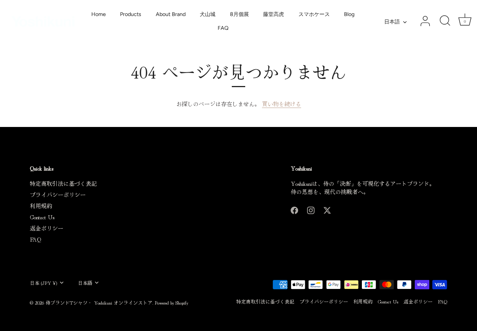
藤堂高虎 (273, 14)
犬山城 (207, 14)
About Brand (171, 14)
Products (130, 14)
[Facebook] (294, 209)
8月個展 (239, 14)
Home (98, 14)
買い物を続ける (281, 104)
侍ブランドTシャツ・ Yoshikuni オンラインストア (98, 302)
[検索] (445, 21)
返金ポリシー (46, 228)
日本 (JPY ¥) (43, 283)
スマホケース (314, 14)
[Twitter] (327, 209)
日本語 (392, 21)
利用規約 (41, 206)
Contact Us (42, 217)
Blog (349, 14)
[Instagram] (311, 209)
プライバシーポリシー (58, 194)
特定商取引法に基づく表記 (63, 183)
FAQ (223, 28)
